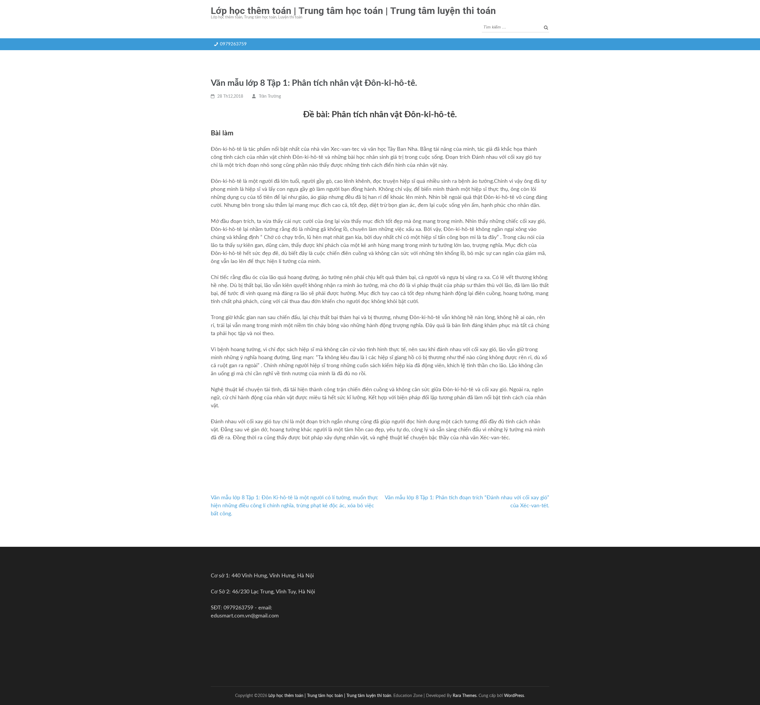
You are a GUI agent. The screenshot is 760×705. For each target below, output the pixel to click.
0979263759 (233, 44)
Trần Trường (270, 96)
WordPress (514, 695)
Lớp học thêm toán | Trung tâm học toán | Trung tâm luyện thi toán (353, 10)
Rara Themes (464, 695)
